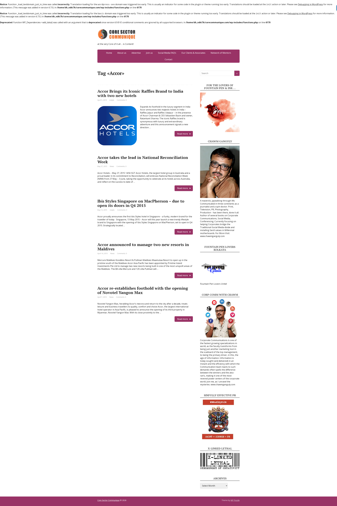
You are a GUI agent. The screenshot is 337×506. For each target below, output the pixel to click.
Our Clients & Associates (193, 52)
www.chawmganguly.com (212, 236)
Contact (168, 59)
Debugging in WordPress (310, 4)
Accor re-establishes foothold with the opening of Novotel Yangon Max (142, 290)
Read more (182, 133)
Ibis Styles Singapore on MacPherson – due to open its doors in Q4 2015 (140, 203)
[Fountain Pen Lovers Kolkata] (214, 268)
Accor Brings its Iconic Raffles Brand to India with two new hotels (140, 93)
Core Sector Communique (108, 500)
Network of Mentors (221, 52)
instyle (111, 100)
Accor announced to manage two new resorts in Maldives (143, 247)
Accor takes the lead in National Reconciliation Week (142, 159)
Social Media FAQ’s (167, 52)
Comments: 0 (122, 100)
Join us (149, 52)
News (112, 166)
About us (121, 52)
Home (109, 52)
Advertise (136, 52)
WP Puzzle (235, 500)
